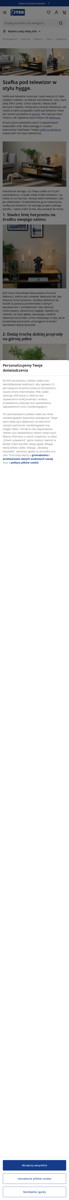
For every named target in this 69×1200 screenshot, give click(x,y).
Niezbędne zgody (34, 1192)
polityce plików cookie (24, 462)
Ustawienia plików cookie (34, 1178)
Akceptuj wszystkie (34, 1165)
